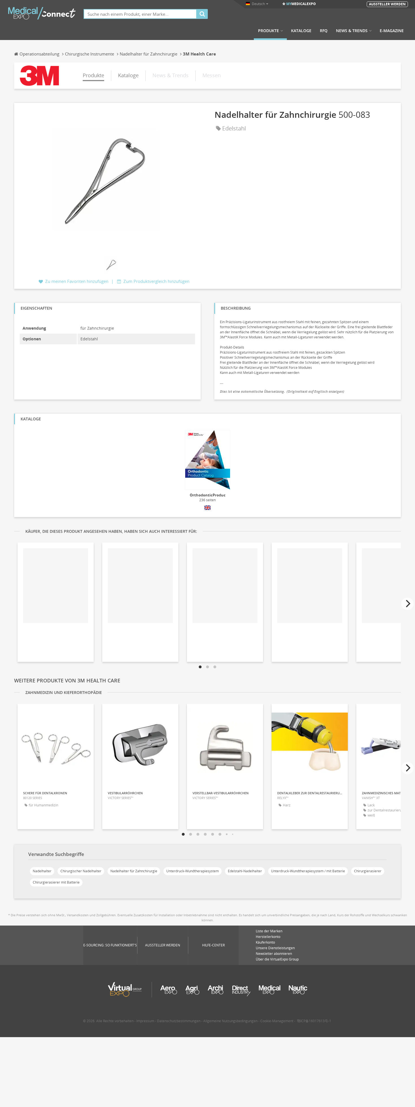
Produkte (268, 30)
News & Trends (352, 30)
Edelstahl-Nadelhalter (245, 871)
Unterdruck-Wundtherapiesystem (192, 871)
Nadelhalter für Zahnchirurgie (133, 871)
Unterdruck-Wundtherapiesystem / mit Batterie (308, 871)
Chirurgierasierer (367, 871)
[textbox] (140, 14)
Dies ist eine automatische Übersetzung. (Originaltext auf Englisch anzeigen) (282, 391)
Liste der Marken (269, 931)
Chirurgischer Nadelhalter (80, 871)
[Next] (407, 604)
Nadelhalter (42, 871)
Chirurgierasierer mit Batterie (56, 882)
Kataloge (301, 30)
